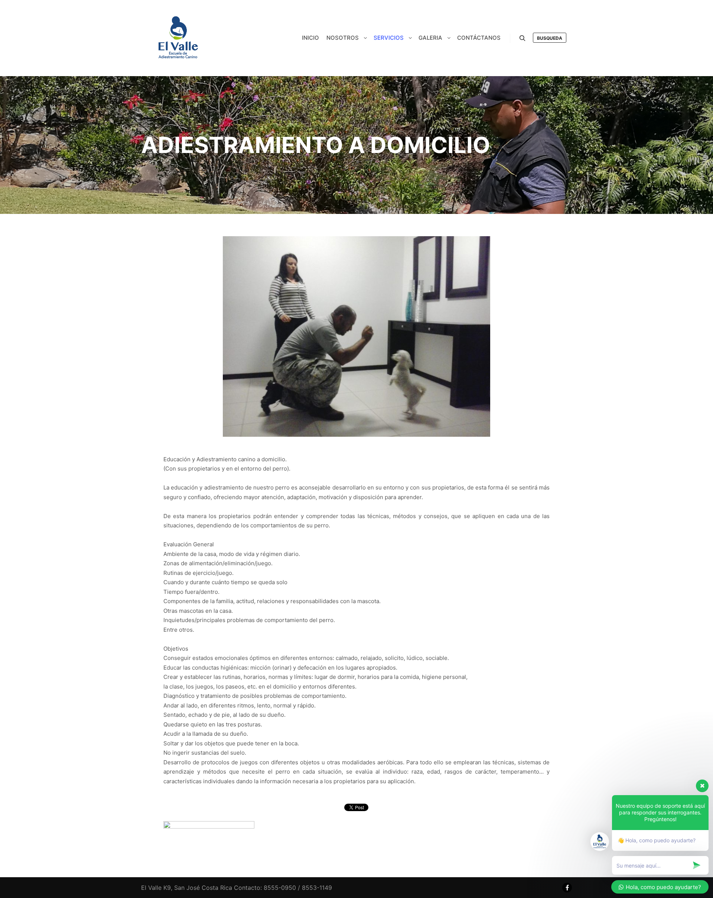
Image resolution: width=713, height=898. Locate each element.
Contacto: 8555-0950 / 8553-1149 (283, 887)
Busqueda (549, 38)
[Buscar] (522, 38)
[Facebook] (567, 887)
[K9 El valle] (178, 38)
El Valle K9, (156, 887)
